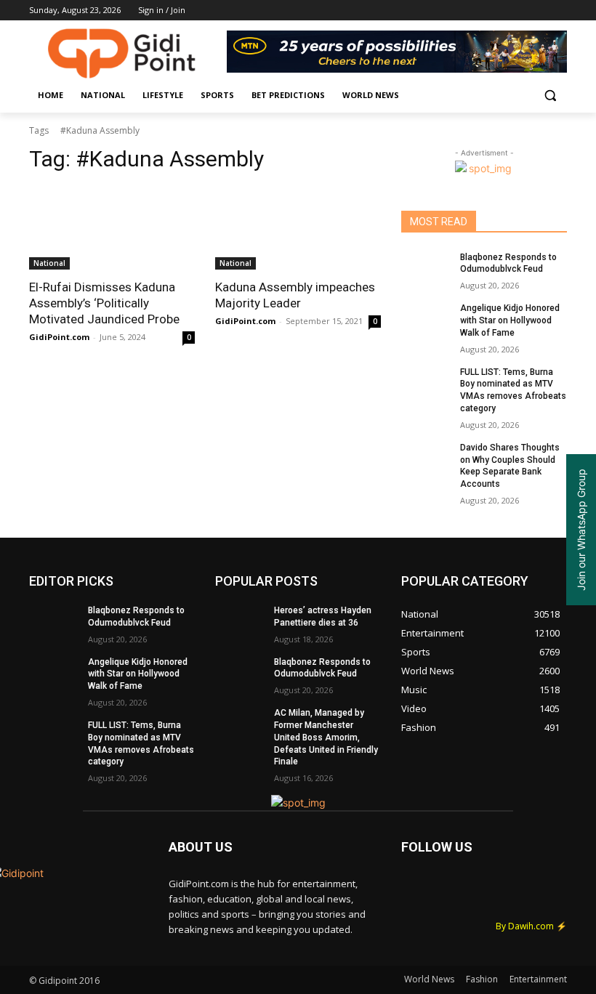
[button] (550, 95)
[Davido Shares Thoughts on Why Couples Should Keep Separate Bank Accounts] (426, 459)
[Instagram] (498, 10)
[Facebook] (478, 10)
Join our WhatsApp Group (581, 530)
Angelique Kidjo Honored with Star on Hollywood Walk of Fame (510, 320)
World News (429, 979)
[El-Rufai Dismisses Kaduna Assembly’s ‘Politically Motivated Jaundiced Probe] (112, 228)
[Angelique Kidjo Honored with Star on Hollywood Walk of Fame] (426, 319)
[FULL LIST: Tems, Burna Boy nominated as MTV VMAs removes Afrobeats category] (426, 383)
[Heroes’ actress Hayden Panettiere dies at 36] (240, 622)
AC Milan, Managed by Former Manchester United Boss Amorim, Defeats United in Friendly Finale (326, 737)
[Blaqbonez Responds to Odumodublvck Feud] (426, 268)
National (49, 263)
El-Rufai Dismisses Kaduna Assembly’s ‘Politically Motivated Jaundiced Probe (104, 303)
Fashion (482, 979)
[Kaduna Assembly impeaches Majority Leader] (298, 228)
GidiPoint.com (59, 336)
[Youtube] (558, 10)
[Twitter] (518, 10)
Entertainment (538, 979)
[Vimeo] (538, 10)
